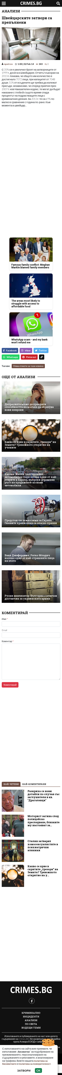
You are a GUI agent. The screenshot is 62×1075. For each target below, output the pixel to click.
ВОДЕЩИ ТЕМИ (31, 1027)
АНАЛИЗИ (11, 11)
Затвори (24, 1070)
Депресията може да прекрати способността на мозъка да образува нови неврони (29, 407)
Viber (28, 350)
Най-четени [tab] (11, 784)
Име (5, 619)
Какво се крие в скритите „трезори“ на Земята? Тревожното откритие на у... (43, 871)
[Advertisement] (31, 141)
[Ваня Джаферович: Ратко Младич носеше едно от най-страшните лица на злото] (31, 548)
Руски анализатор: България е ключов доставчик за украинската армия (31, 597)
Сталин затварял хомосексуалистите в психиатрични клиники (43, 845)
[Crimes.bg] (31, 990)
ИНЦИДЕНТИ (31, 1016)
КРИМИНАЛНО (31, 1012)
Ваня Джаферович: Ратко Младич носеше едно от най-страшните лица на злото (29, 558)
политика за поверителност (35, 1063)
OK (38, 1070)
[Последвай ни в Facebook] (32, 1001)
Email (4, 630)
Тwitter (43, 350)
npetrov (8, 64)
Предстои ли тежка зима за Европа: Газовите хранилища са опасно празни (31, 522)
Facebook (11, 350)
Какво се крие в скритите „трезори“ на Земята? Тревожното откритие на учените (30, 445)
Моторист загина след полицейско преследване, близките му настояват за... (44, 820)
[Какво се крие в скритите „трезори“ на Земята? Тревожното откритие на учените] (31, 435)
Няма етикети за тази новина (28, 366)
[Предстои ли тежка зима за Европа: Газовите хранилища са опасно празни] (31, 511)
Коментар (8, 641)
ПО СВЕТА (31, 1023)
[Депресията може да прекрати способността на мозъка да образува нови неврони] (31, 397)
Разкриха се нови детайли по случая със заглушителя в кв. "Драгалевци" (44, 796)
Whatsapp (12, 357)
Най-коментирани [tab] (34, 784)
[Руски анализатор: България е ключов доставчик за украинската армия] (31, 586)
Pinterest (31, 357)
